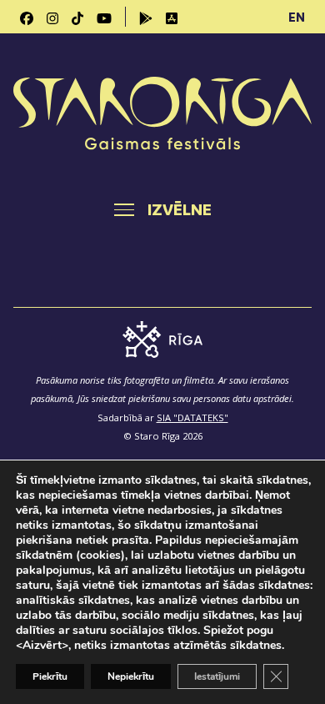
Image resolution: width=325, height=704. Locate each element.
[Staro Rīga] (162, 115)
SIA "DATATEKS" (192, 417)
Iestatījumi (217, 676)
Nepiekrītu (131, 676)
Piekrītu (50, 676)
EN (296, 16)
